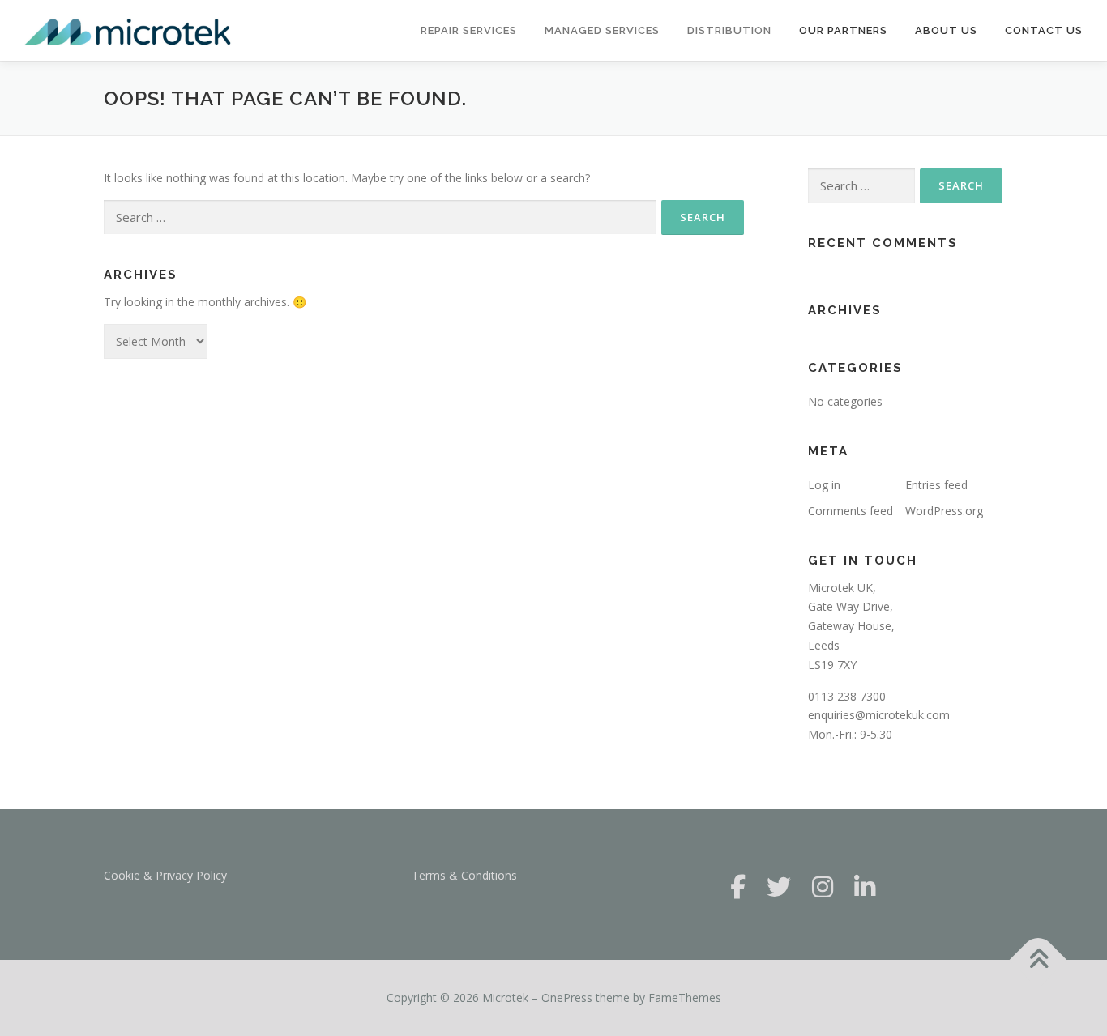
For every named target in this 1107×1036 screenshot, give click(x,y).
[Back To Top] (1038, 960)
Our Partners (843, 30)
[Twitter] (779, 886)
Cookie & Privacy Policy (165, 875)
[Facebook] (738, 886)
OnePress (566, 997)
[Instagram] (822, 886)
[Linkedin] (864, 886)
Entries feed (936, 484)
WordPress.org (944, 510)
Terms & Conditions (464, 875)
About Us (946, 30)
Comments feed (850, 510)
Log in (824, 484)
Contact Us (1044, 30)
